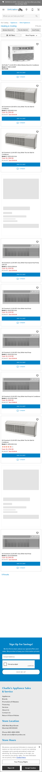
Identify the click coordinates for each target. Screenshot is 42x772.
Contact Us (6, 713)
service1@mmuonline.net (16, 735)
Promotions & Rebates (10, 702)
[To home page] (15, 9)
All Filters (12, 35)
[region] (21, 758)
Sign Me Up (21, 672)
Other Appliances (24, 22)
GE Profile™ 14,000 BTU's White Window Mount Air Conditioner (20, 65)
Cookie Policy (21, 757)
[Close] (39, 747)
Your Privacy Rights (21, 762)
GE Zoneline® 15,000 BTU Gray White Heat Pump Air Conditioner (21, 396)
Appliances (13, 22)
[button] (3, 9)
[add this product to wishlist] (37, 44)
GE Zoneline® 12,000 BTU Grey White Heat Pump (16, 308)
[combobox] (31, 35)
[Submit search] (36, 16)
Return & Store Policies (10, 715)
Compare (22, 77)
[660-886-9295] (32, 9)
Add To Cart (21, 72)
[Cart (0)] (38, 9)
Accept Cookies (30, 768)
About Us (5, 710)
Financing (5, 705)
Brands (4, 699)
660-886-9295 (14, 732)
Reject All (11, 768)
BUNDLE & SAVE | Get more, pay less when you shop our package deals (22, 3)
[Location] (26, 9)
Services (5, 707)
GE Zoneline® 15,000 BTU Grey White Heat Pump (16, 553)
